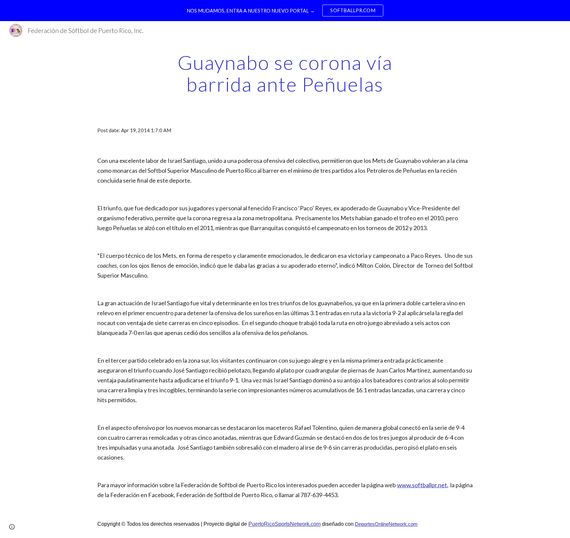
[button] (11, 526)
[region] (285, 10)
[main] (285, 73)
